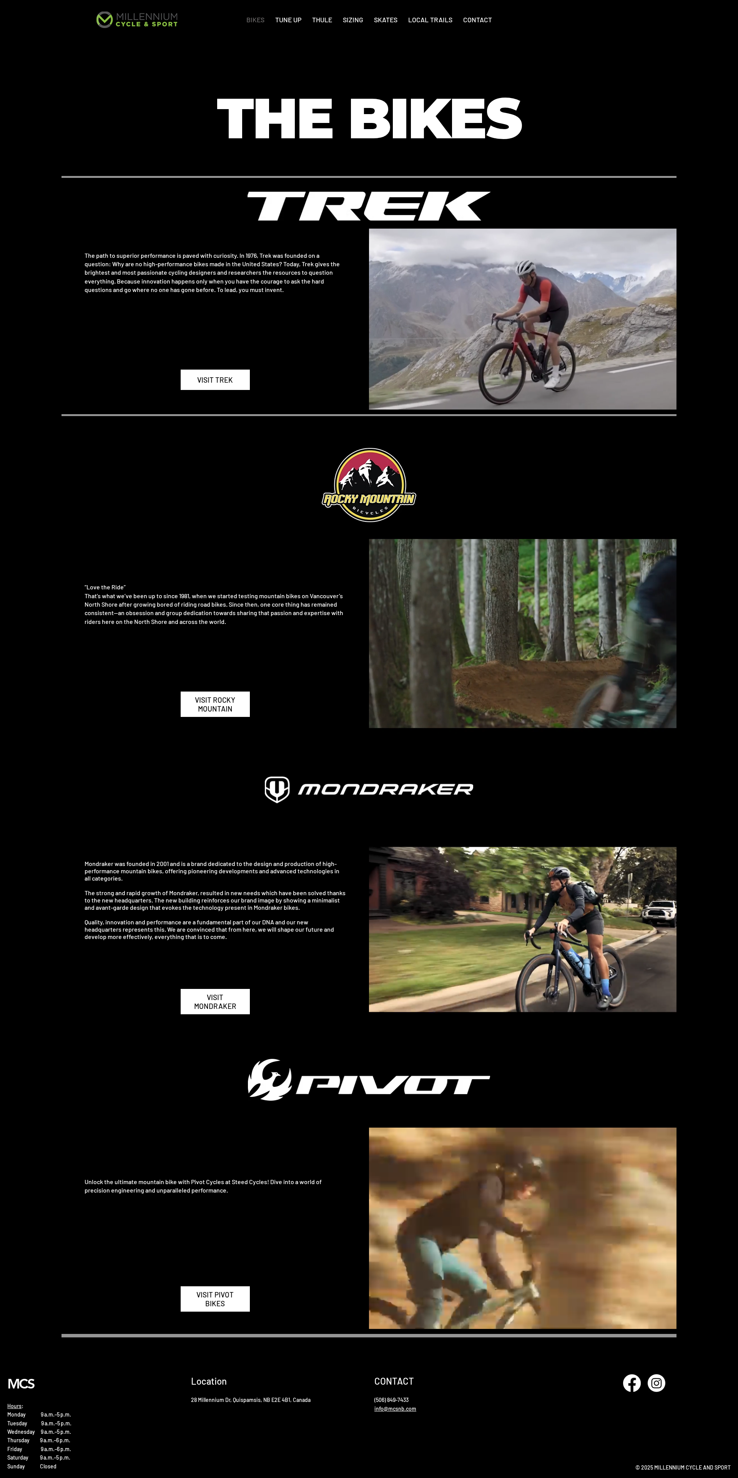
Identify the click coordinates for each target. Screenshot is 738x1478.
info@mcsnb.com (395, 1408)
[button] (663, 400)
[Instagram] (656, 1383)
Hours (14, 1406)
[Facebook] (632, 1383)
